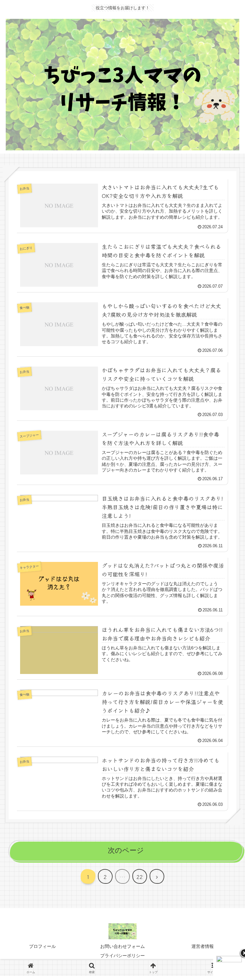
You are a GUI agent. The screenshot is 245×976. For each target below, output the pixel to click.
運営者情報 (202, 946)
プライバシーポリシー (122, 955)
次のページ (126, 850)
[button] (225, 883)
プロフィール (42, 946)
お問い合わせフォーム (122, 946)
